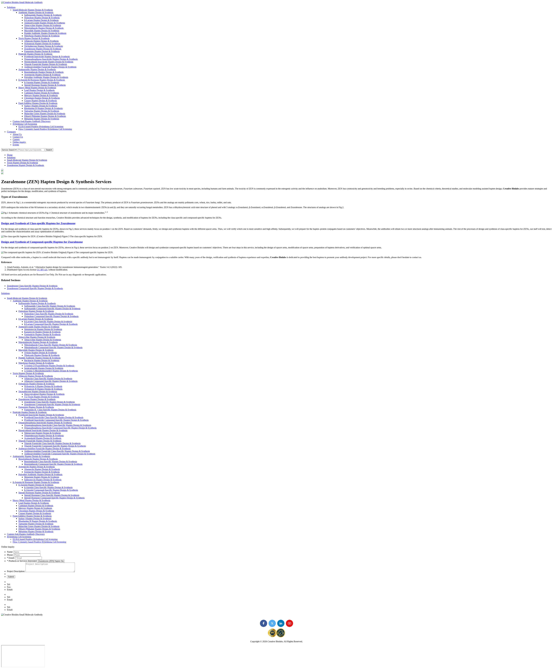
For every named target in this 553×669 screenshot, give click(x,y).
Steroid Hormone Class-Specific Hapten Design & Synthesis (51, 495)
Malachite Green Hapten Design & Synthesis (44, 113)
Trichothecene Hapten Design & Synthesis (43, 46)
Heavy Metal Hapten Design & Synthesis (37, 87)
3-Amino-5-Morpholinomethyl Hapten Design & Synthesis (51, 371)
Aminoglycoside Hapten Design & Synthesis (44, 23)
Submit (11, 577)
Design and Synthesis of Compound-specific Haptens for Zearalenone (42, 241)
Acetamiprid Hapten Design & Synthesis (42, 438)
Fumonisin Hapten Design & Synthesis (42, 51)
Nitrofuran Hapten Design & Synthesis (41, 36)
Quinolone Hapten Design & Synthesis (42, 17)
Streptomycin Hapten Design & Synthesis (43, 329)
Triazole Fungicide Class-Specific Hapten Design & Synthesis (52, 443)
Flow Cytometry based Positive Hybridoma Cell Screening (45, 129)
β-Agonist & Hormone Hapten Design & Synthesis (41, 80)
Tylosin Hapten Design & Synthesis (40, 352)
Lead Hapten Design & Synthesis (39, 90)
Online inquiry (19, 142)
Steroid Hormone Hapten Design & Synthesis (45, 85)
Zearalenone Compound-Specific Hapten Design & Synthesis (35, 288)
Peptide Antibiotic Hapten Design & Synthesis (45, 33)
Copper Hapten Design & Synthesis (40, 100)
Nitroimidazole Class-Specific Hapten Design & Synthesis (50, 345)
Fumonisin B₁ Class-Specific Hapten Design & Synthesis (50, 409)
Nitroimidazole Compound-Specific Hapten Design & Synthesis (53, 347)
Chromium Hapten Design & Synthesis (42, 98)
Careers (16, 139)
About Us (17, 134)
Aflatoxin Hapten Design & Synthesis (41, 41)
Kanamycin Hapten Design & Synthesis (42, 332)
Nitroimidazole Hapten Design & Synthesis (44, 28)
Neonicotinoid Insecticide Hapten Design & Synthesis (48, 61)
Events (16, 144)
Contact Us (18, 137)
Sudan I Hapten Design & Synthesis (40, 106)
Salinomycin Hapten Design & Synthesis (42, 479)
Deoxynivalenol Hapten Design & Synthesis (44, 394)
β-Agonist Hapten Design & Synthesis (41, 82)
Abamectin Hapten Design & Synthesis (42, 469)
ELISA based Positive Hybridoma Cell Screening (40, 126)
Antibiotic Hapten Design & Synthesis (35, 12)
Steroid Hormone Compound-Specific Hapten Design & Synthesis (54, 498)
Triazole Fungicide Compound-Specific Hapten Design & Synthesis (55, 446)
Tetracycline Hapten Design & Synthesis (42, 25)
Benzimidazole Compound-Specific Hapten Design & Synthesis (53, 464)
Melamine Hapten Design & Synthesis (41, 119)
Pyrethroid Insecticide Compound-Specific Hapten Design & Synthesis (56, 420)
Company (11, 131)
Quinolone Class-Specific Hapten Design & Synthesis (48, 314)
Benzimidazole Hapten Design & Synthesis (44, 72)
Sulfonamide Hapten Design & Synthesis (42, 15)
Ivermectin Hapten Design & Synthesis (42, 472)
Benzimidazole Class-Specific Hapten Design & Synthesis (50, 461)
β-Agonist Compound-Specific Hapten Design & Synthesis (51, 490)
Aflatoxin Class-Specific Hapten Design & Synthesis (48, 378)
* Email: (11, 558)
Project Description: (16, 571)
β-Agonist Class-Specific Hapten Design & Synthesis (48, 487)
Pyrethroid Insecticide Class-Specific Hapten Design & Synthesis (53, 417)
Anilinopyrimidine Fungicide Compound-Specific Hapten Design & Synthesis (59, 454)
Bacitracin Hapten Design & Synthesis (41, 360)
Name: (10, 552)
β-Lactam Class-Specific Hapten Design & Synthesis (48, 321)
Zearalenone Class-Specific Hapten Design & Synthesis (32, 286)
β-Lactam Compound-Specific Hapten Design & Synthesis (50, 324)
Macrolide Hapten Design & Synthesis (41, 30)
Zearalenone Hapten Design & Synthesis (42, 49)
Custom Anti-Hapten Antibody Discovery (32, 121)
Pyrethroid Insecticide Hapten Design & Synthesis (47, 56)
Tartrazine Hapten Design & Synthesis (41, 111)
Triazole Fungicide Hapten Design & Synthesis (45, 64)
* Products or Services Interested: (22, 561)
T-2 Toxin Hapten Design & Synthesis (41, 396)
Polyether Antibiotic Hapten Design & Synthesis (46, 77)
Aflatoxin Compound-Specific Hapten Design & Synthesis (50, 381)
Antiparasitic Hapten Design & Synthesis (37, 69)
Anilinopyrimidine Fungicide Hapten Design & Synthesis (50, 67)
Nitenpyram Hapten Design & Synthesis (42, 433)
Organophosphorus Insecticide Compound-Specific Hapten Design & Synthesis (60, 428)
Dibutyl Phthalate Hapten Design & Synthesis (45, 116)
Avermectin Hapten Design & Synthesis (42, 74)
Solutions (11, 7)
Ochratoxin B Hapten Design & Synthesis (43, 389)
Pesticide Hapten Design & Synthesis (35, 54)
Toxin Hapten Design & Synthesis (34, 38)
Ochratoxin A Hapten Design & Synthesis (43, 386)
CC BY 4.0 (42, 269)
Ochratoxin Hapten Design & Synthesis (42, 43)
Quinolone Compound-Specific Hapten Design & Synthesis (51, 316)
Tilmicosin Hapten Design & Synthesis (41, 355)
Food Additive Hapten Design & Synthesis (37, 103)
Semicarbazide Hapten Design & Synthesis (43, 368)
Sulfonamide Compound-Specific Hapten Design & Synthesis (52, 308)
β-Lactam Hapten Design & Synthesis (41, 20)
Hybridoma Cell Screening (25, 124)
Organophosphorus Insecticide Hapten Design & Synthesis (51, 59)
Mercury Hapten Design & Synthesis (41, 95)
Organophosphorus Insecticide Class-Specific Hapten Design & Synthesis (57, 425)
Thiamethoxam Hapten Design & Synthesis (44, 435)
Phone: (10, 555)
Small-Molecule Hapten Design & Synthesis (33, 10)
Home (10, 155)
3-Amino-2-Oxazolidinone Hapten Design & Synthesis (49, 365)
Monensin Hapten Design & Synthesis (41, 477)
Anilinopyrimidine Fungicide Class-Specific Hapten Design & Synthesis (57, 451)
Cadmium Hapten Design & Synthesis (41, 93)
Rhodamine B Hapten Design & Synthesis (43, 108)
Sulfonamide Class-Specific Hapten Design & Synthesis (49, 306)
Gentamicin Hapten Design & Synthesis (42, 334)
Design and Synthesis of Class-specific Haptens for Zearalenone (38, 223)
